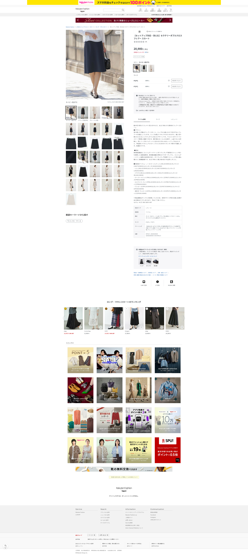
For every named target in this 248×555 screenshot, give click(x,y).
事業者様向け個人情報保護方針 (98, 550)
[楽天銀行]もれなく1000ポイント (146, 6)
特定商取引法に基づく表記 (132, 525)
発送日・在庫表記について (140, 272)
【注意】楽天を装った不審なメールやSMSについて (124, 477)
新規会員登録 (153, 512)
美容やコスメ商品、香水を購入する (110, 543)
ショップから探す (105, 515)
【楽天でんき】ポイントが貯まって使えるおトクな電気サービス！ (103, 539)
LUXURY (78, 514)
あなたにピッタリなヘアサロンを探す (85, 543)
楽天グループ (160, 6)
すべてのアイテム (105, 522)
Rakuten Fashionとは (131, 515)
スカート (92, 27)
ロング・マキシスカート (102, 27)
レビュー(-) (174, 119)
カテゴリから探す (105, 517)
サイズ (158, 119)
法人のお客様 (128, 522)
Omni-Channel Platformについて (134, 528)
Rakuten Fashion (70, 27)
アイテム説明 (142, 119)
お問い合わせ (128, 520)
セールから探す (105, 520)
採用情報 (119, 550)
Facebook (153, 515)
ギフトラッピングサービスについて (148, 256)
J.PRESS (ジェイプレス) (82, 27)
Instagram (153, 517)
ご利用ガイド (128, 517)
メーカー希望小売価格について (160, 275)
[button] (95, 65)
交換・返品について (162, 272)
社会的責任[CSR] (112, 550)
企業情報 (78, 550)
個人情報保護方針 (85, 550)
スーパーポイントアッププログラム (134, 512)
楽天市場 (169, 6)
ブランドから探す (105, 512)
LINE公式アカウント (155, 519)
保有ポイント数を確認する (158, 543)
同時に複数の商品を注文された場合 (142, 275)
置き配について (152, 272)
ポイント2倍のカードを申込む (134, 543)
